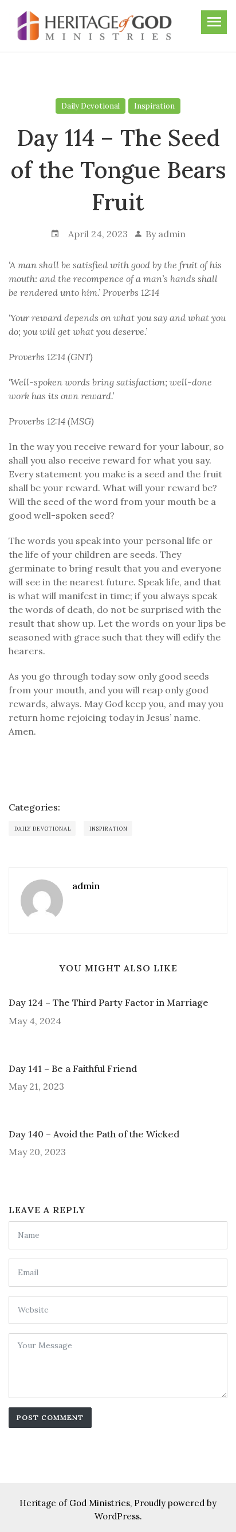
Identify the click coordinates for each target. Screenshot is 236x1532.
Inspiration (154, 106)
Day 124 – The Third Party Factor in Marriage (109, 1002)
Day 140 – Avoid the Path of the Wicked (94, 1134)
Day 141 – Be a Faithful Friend (73, 1068)
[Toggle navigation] (213, 22)
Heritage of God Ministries (74, 1503)
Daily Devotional (90, 106)
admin (172, 234)
